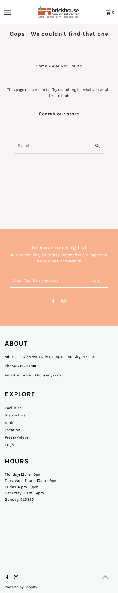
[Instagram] (63, 302)
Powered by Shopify (21, 587)
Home (42, 66)
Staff (9, 422)
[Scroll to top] (105, 577)
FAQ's (9, 444)
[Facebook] (53, 302)
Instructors (15, 415)
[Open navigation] (18, 12)
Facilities (13, 408)
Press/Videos (17, 437)
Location (12, 430)
